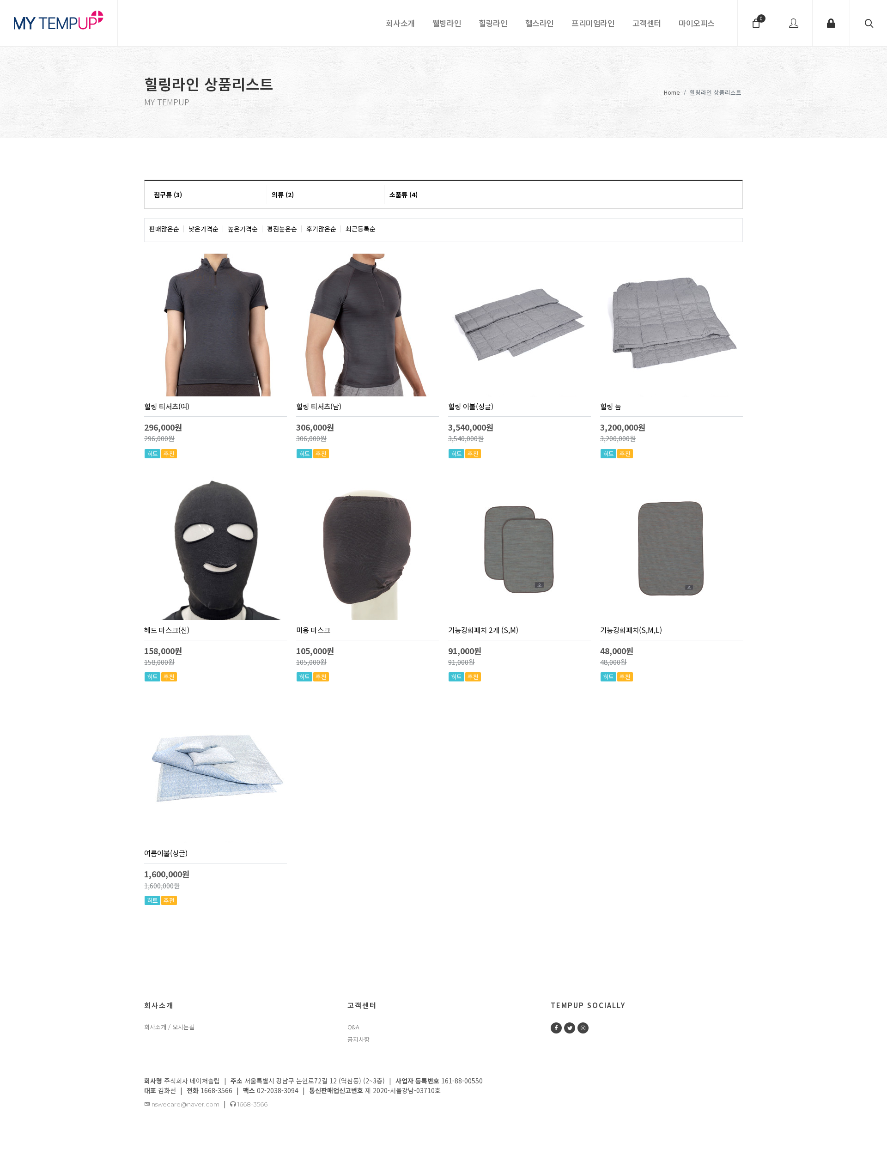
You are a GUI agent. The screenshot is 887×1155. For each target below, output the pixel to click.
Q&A (353, 1026)
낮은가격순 (203, 228)
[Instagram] (583, 1027)
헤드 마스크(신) (166, 630)
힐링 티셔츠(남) (318, 406)
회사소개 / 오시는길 (169, 1026)
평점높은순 (282, 228)
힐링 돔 (610, 406)
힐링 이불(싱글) (470, 406)
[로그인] (831, 23)
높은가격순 (243, 228)
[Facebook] (556, 1027)
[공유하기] (279, 437)
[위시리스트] (265, 437)
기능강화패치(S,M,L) (631, 630)
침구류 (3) (168, 194)
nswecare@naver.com (184, 1104)
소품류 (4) (403, 194)
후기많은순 (321, 228)
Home (672, 91)
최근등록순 (361, 228)
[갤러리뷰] (732, 229)
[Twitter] (569, 1027)
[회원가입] (793, 23)
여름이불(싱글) (166, 853)
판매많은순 (164, 228)
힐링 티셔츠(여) (166, 406)
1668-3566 (251, 1104)
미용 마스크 (313, 630)
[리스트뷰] (711, 229)
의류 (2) (283, 194)
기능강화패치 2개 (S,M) (483, 630)
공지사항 (358, 1039)
